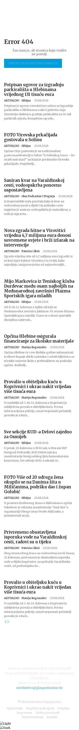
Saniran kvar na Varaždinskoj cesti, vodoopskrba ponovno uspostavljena (34, 185)
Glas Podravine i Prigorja (38, 196)
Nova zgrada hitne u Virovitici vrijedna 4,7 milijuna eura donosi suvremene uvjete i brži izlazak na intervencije (39, 237)
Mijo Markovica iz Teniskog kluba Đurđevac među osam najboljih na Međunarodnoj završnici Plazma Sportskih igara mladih (39, 288)
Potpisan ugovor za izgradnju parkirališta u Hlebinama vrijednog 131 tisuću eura (34, 89)
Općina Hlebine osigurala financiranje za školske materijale (39, 339)
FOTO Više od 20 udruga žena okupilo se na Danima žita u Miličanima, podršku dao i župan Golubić (37, 484)
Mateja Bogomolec (34, 347)
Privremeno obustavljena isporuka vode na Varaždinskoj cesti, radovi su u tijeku (35, 537)
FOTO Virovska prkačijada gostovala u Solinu (30, 137)
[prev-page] (5, 622)
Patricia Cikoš (30, 251)
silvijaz (26, 100)
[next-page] (8, 622)
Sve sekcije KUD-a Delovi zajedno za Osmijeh (38, 434)
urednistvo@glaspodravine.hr (39, 688)
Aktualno (11, 100)
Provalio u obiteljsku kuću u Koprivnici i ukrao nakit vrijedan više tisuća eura (37, 386)
